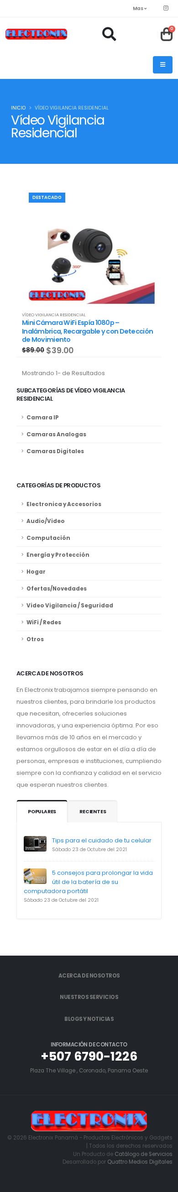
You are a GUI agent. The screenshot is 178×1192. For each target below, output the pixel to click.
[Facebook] (165, 8)
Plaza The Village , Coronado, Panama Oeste (89, 1070)
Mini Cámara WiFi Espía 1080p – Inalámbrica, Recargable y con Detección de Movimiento (87, 331)
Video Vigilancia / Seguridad (69, 605)
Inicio (18, 108)
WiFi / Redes (43, 622)
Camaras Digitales (55, 451)
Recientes (92, 811)
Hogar (36, 571)
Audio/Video (45, 521)
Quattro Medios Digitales (140, 1162)
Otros (35, 639)
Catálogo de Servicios (144, 1154)
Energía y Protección (57, 555)
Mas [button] (138, 8)
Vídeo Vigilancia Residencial (53, 315)
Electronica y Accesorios (63, 504)
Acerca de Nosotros (89, 975)
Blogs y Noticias (89, 1019)
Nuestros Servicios (89, 997)
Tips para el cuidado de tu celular (102, 840)
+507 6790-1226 (89, 1056)
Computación (48, 538)
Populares (42, 811)
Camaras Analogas (56, 434)
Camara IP (42, 417)
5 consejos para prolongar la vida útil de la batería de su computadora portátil (88, 881)
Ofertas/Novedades (56, 588)
